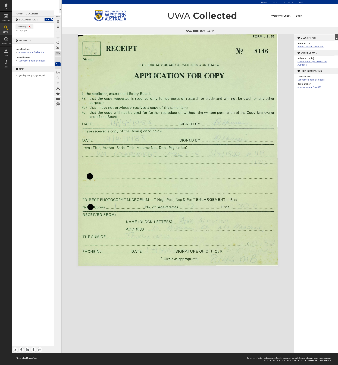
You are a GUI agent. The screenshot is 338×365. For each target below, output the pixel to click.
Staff (300, 2)
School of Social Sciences (32, 60)
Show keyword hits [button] (57, 78)
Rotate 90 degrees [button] (57, 42)
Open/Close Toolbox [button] (60, 6)
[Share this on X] (15, 348)
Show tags (23, 26)
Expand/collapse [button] (336, 37)
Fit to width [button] (57, 32)
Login (6, 55)
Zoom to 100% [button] (57, 47)
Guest (286, 15)
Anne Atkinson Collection (31, 52)
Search (6, 32)
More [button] (6, 67)
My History (6, 43)
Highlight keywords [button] (57, 83)
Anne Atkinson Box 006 (309, 87)
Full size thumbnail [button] (57, 21)
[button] (58, 64)
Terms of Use (32, 358)
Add (47, 19)
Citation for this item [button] (57, 104)
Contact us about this (57, 99)
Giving (275, 2)
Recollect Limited (300, 360)
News (264, 2)
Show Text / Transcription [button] (57, 72)
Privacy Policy (21, 358)
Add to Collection (57, 93)
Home (6, 9)
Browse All (6, 20)
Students (288, 2)
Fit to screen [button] (57, 26)
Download (57, 88)
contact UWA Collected (297, 358)
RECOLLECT (268, 360)
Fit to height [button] (57, 37)
